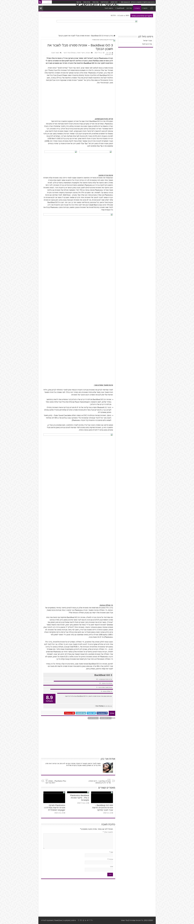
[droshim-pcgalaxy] (97, 26)
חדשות (145, 8)
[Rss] (92, 920)
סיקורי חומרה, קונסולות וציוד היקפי (74, 53)
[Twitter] (88, 920)
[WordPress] (81, 920)
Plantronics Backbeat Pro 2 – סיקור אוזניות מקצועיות (79, 797)
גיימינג (73, 920)
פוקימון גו (66, 920)
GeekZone (58, 920)
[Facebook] (90, 920)
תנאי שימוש (114, 2)
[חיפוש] (40, 2)
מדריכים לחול (147, 44)
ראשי (152, 8)
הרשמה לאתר (109, 8)
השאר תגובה (55, 53)
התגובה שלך (108, 832)
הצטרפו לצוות (104, 2)
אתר (111, 866)
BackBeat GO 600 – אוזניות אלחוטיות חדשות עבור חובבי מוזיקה (102, 807)
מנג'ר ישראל (147, 41)
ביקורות (137, 8)
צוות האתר (95, 2)
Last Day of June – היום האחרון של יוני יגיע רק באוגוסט (100, 781)
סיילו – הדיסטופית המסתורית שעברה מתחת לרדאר (112, 15)
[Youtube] (83, 920)
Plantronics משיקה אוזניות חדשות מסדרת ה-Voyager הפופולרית (54, 807)
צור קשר (78, 2)
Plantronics (93, 718)
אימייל (110, 859)
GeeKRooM (120, 8)
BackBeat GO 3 (106, 718)
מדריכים (129, 8)
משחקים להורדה (47, 920)
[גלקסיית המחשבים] (97, 5)
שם (111, 852)
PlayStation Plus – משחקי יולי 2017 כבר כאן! (56, 781)
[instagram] (78, 920)
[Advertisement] (78, 102)
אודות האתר (86, 2)
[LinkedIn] (85, 920)
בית (112, 36)
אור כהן (108, 53)
